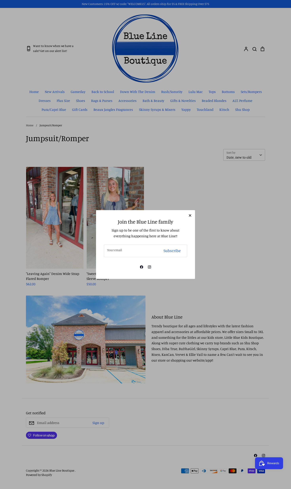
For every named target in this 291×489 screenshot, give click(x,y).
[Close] (190, 215)
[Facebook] (142, 267)
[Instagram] (149, 267)
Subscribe (172, 250)
